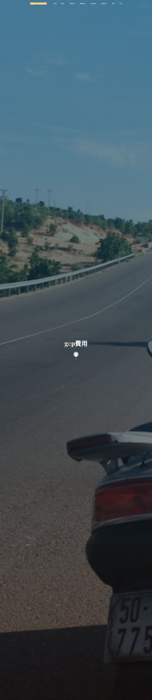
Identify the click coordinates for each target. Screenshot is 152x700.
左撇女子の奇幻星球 (38, 3)
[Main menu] (120, 3)
